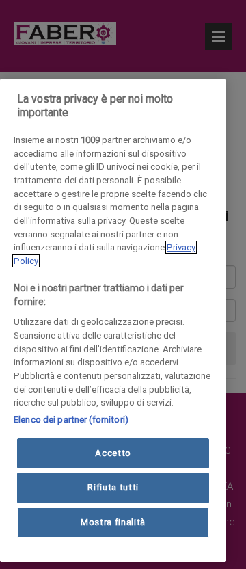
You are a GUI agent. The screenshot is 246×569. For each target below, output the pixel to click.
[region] (113, 320)
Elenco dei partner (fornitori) (71, 419)
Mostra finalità (113, 522)
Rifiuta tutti (113, 487)
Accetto (113, 453)
